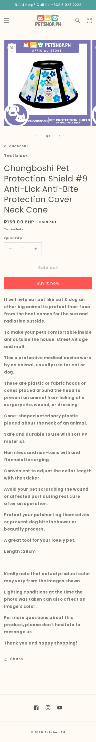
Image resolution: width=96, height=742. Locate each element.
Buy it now (48, 283)
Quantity (13, 238)
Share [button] (16, 659)
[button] (7, 20)
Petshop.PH (55, 732)
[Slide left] (36, 136)
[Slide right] (60, 136)
